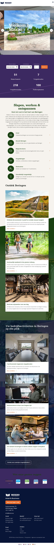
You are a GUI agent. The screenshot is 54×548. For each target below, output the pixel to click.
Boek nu (44, 67)
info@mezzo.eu (9, 513)
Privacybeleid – (28, 537)
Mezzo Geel (23, 533)
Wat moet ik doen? (38, 518)
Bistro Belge (8, 531)
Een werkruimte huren (25, 520)
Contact (22, 531)
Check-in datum (12, 64)
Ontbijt (7, 529)
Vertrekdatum (26, 64)
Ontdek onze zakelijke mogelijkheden (18, 462)
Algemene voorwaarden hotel (38, 537)
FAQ (21, 529)
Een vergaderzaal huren (26, 518)
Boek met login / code (13, 502)
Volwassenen (36, 64)
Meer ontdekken (11, 228)
